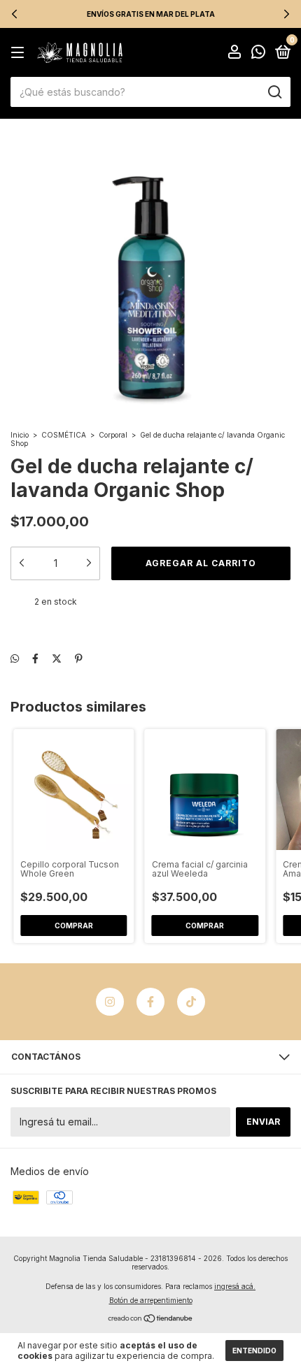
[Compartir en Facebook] (35, 658)
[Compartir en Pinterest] (79, 658)
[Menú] (19, 53)
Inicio (19, 435)
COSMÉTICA (63, 435)
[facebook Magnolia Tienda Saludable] (150, 1002)
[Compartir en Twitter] (57, 658)
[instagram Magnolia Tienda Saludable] (110, 1002)
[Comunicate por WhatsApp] (258, 53)
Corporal (113, 435)
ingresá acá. (234, 1286)
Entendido (254, 1350)
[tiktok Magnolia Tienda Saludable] (191, 1002)
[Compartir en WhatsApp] (14, 658)
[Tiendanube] (151, 1319)
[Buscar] (274, 92)
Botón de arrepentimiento (150, 1300)
